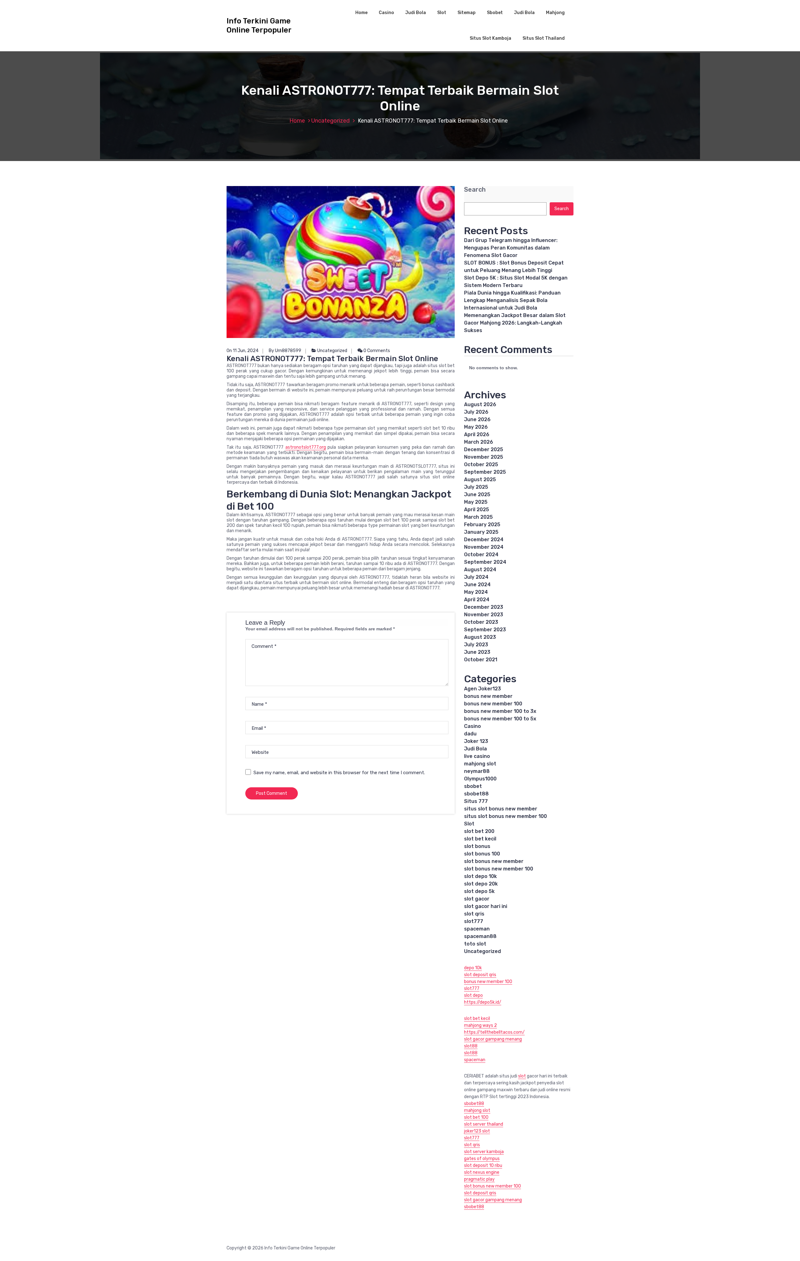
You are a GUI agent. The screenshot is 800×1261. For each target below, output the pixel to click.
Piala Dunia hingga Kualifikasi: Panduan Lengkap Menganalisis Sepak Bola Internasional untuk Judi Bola (512, 300)
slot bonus (477, 846)
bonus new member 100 (493, 704)
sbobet (473, 786)
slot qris (474, 914)
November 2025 (483, 457)
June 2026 (477, 419)
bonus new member (488, 696)
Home (361, 12)
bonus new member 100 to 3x (500, 711)
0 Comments (376, 350)
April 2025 (476, 509)
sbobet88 (476, 794)
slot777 (473, 921)
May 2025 (476, 502)
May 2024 (476, 592)
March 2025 (478, 517)
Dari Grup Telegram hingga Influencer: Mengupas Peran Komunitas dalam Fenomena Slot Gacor (511, 247)
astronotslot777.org (305, 447)
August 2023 (480, 637)
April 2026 (476, 434)
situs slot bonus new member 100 (505, 816)
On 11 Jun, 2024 (242, 350)
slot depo (473, 995)
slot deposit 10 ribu (483, 1165)
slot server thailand (483, 1124)
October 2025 (481, 464)
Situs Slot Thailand (543, 38)
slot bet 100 (476, 1117)
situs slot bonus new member (500, 809)
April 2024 (476, 600)
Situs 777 (476, 801)
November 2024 (483, 547)
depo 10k (473, 968)
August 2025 (480, 479)
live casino (477, 756)
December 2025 (483, 449)
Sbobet (495, 12)
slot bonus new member (493, 861)
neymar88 (477, 771)
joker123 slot (477, 1131)
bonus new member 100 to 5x (500, 719)
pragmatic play (479, 1179)
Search (475, 189)
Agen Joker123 (482, 689)
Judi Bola (415, 12)
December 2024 (483, 539)
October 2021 (480, 660)
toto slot (475, 944)
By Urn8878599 (285, 350)
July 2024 (476, 577)
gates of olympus (482, 1158)
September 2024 (485, 562)
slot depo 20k (481, 884)
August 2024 (480, 569)
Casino (386, 12)
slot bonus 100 (482, 854)
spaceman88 (480, 936)
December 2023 (483, 607)
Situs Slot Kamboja (490, 38)
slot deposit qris (480, 974)
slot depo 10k (480, 876)
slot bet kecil (480, 839)
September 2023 (485, 630)
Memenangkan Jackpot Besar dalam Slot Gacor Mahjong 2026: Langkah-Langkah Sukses (515, 322)
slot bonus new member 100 (498, 869)
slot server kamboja (484, 1151)
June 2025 (477, 494)
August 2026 (480, 404)
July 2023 (476, 645)
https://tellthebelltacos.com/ (494, 1032)
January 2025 (481, 532)
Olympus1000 (480, 779)
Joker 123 (476, 741)
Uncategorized (330, 120)
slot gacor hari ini (485, 906)
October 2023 (481, 622)
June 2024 (477, 585)
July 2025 (476, 487)
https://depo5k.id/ (482, 1002)
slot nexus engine (481, 1172)
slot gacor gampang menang (493, 1039)
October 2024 (481, 554)
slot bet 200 (479, 831)
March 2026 (478, 442)
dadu (470, 734)
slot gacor (476, 899)
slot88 (471, 1046)
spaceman (477, 929)
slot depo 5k (479, 891)
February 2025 (482, 524)
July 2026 (476, 412)
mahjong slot (480, 764)
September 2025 (485, 472)
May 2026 (476, 427)
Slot (441, 12)
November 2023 (483, 615)
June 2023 (477, 652)
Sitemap (467, 12)
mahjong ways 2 (480, 1025)
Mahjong (555, 12)
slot (522, 1076)
